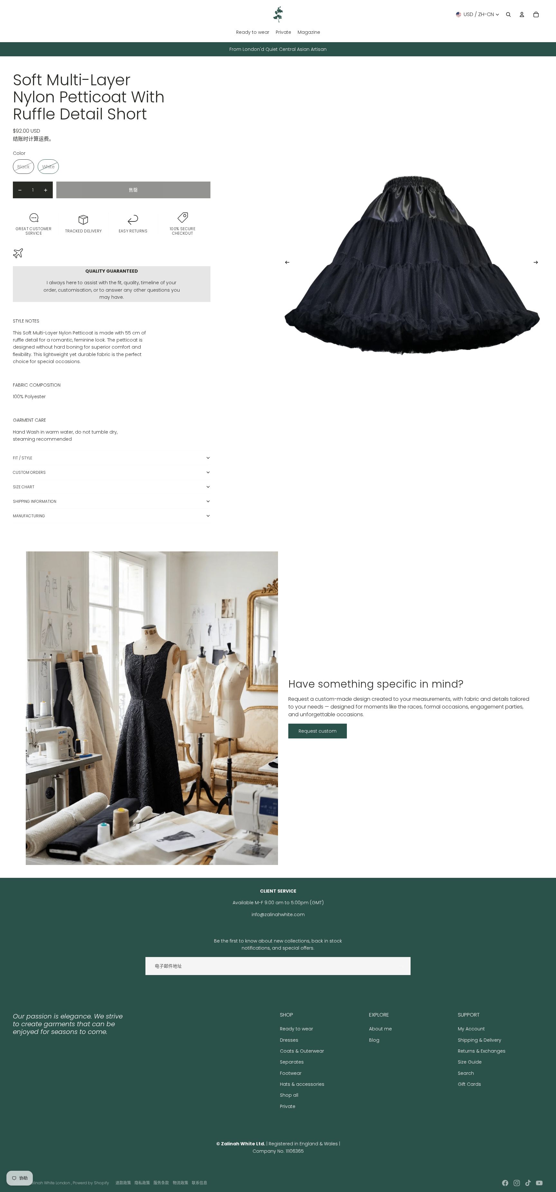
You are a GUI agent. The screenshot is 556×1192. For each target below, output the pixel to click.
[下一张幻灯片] (538, 264)
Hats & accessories (302, 1084)
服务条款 (161, 1183)
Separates (292, 1062)
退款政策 (123, 1183)
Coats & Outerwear (302, 1051)
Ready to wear (296, 1029)
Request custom (318, 731)
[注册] (401, 966)
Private (287, 1106)
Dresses (289, 1040)
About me (380, 1029)
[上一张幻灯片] (285, 264)
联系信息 (199, 1183)
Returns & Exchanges (481, 1051)
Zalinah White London (50, 1183)
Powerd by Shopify (91, 1183)
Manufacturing (29, 516)
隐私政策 (142, 1183)
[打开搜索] (508, 14)
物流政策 (180, 1183)
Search (466, 1073)
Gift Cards (469, 1084)
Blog (374, 1040)
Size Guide (470, 1062)
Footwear (290, 1073)
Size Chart (23, 487)
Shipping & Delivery (479, 1040)
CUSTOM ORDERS (29, 472)
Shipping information (34, 501)
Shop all (289, 1095)
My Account (471, 1029)
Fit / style (22, 458)
